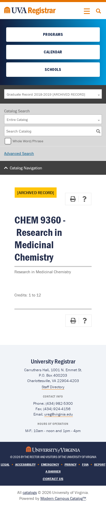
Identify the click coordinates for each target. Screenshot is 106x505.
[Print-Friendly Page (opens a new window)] (73, 199)
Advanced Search (19, 153)
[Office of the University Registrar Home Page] (30, 10)
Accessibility (25, 464)
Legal (5, 464)
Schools (53, 69)
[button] (87, 11)
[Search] (98, 131)
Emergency (50, 464)
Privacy (70, 464)
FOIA (85, 464)
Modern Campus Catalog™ (63, 498)
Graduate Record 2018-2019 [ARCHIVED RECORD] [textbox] (46, 94)
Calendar (53, 51)
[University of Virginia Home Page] (53, 449)
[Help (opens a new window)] (84, 199)
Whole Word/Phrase (28, 141)
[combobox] (53, 94)
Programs (53, 34)
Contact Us (53, 478)
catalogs (30, 492)
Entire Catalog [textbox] (17, 119)
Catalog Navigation (26, 167)
